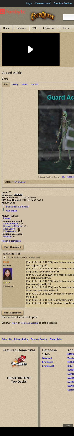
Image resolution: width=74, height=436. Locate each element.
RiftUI (70, 366)
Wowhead (47, 358)
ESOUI (70, 362)
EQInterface (49, 28)
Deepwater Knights (12, 226)
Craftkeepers (9, 231)
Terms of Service (39, 339)
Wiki (35, 28)
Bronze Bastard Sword (16, 206)
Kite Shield (11, 210)
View (6, 84)
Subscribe (7, 339)
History (15, 84)
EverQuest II (48, 366)
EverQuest (20, 182)
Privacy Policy (21, 339)
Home (6, 28)
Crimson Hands (10, 223)
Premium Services (63, 3)
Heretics (7, 236)
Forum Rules (56, 339)
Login (29, 3)
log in (14, 323)
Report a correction (11, 241)
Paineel (6, 218)
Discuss (34, 84)
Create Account (42, 3)
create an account (29, 323)
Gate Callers (9, 228)
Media (25, 84)
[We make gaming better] (11, 3)
